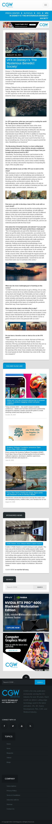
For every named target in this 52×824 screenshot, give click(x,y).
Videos (9, 757)
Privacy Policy (12, 791)
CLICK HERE (9, 570)
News (9, 748)
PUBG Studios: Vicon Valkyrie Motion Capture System (24, 543)
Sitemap (9, 804)
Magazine (10, 753)
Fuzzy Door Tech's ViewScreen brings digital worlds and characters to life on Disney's (25, 493)
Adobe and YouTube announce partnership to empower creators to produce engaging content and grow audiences (26, 402)
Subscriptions (11, 786)
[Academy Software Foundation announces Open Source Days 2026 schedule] (26, 433)
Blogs (9, 762)
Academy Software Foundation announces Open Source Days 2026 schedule (24, 448)
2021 (39, 13)
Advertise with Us (13, 800)
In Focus (28, 13)
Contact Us (10, 809)
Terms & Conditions (13, 795)
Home (9, 744)
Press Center (12, 13)
